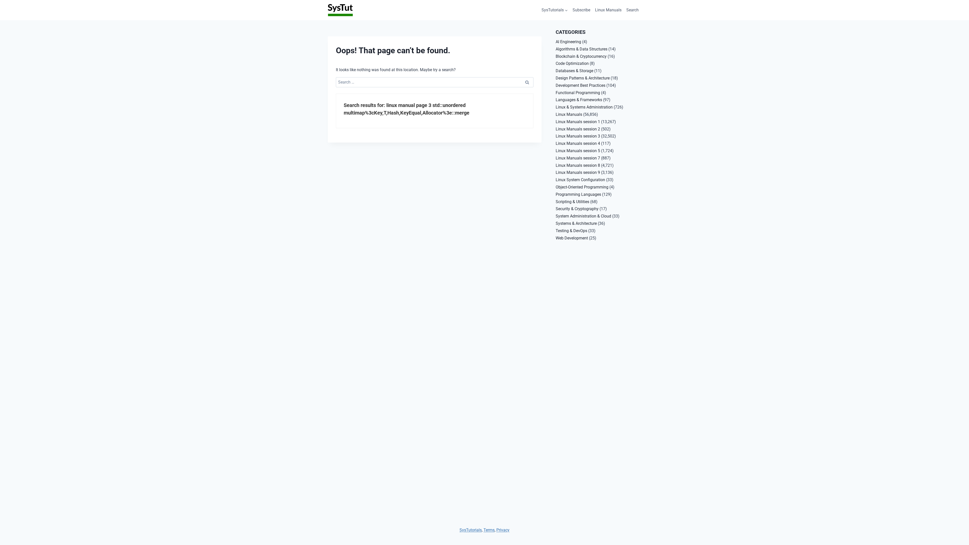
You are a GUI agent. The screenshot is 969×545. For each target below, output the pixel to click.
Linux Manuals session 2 (578, 129)
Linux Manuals (608, 10)
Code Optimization (572, 63)
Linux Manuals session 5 (578, 150)
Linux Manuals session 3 (578, 136)
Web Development (572, 238)
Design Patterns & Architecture (583, 78)
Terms (489, 530)
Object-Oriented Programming (582, 187)
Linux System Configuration (580, 179)
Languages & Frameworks (579, 99)
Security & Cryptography (577, 208)
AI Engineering (568, 41)
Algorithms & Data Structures (581, 49)
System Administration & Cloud (583, 216)
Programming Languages (578, 194)
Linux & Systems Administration (584, 107)
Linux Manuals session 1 (578, 121)
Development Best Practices (580, 85)
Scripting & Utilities (572, 201)
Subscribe (581, 10)
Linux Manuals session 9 (578, 172)
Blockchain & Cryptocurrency (581, 56)
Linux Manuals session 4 (578, 143)
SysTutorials (471, 530)
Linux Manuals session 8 (578, 165)
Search (632, 10)
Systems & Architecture (576, 223)
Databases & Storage (574, 70)
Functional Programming (578, 92)
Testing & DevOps (571, 230)
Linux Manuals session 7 (578, 158)
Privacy (502, 530)
